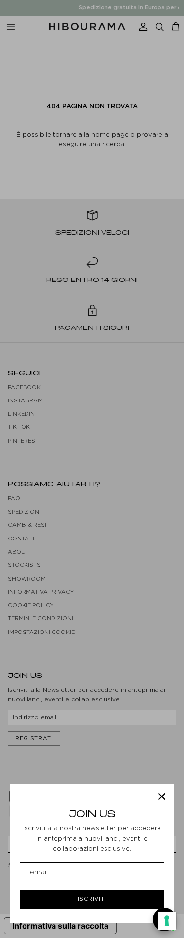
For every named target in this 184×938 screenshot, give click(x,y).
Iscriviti (92, 898)
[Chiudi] (162, 796)
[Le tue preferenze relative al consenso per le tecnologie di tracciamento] (167, 921)
